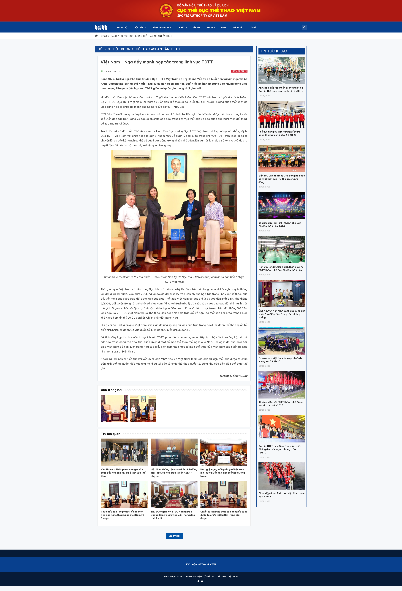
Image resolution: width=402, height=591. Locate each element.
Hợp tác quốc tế (239, 71)
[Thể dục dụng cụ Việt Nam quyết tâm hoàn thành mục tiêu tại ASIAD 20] (281, 100)
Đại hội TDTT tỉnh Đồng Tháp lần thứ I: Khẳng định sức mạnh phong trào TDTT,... (279, 449)
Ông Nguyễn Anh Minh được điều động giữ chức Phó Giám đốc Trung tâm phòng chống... (281, 314)
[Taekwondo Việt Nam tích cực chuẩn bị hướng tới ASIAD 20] (281, 327)
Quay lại (174, 535)
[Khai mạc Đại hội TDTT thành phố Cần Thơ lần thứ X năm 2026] (281, 192)
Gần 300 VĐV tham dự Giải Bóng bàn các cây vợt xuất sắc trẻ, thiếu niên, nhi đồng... (281, 179)
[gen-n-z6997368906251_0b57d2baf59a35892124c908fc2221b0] (114, 396)
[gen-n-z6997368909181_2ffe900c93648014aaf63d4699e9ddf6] (143, 396)
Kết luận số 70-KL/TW (201, 564)
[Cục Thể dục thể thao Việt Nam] (101, 27)
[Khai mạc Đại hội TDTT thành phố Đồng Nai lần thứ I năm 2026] (281, 371)
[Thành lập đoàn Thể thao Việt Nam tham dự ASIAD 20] (281, 462)
